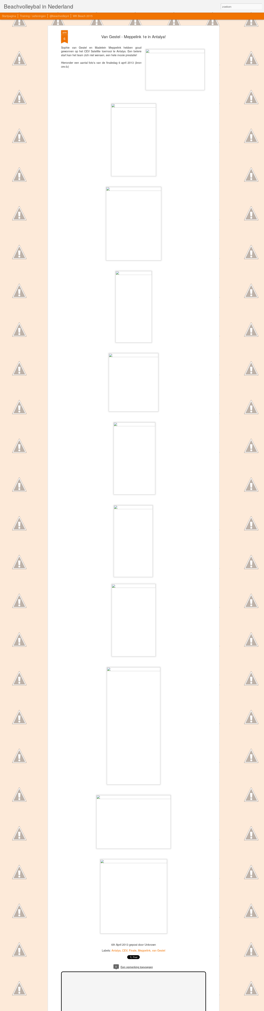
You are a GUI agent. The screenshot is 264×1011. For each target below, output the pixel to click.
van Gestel (158, 950)
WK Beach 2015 (83, 16)
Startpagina (9, 16)
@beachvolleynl (59, 16)
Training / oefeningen (33, 16)
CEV (124, 950)
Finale (132, 950)
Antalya (116, 950)
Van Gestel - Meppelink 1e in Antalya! (133, 36)
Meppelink (144, 950)
